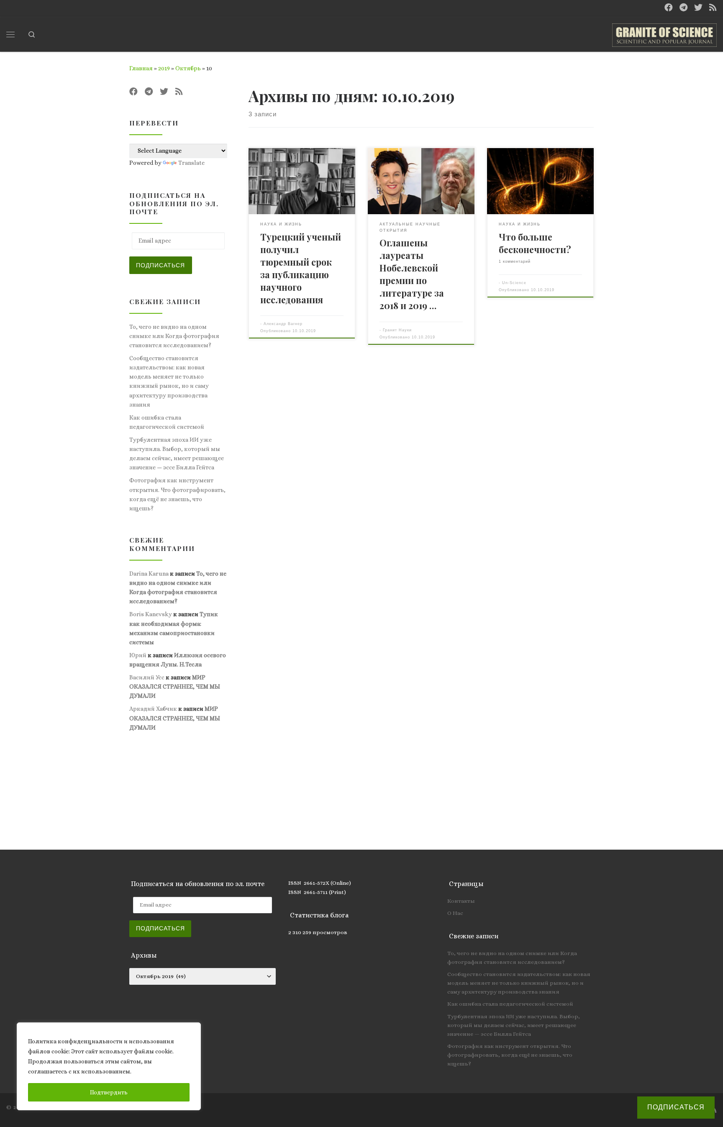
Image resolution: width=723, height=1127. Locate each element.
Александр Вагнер (283, 323)
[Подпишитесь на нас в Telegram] (683, 8)
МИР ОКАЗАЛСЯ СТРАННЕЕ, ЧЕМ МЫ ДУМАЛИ (174, 686)
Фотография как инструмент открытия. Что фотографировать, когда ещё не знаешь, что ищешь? (177, 494)
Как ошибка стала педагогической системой (166, 422)
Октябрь (188, 68)
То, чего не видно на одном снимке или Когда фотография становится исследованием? (174, 335)
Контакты (461, 901)
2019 (164, 68)
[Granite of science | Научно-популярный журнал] (664, 33)
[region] (109, 1066)
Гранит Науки (397, 330)
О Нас (455, 913)
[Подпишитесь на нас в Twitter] (698, 8)
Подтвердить (109, 1092)
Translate (191, 162)
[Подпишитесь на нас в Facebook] (668, 8)
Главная (141, 68)
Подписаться (160, 265)
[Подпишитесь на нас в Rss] (713, 8)
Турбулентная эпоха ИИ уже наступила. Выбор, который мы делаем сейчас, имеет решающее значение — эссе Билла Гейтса (176, 453)
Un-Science (514, 282)
